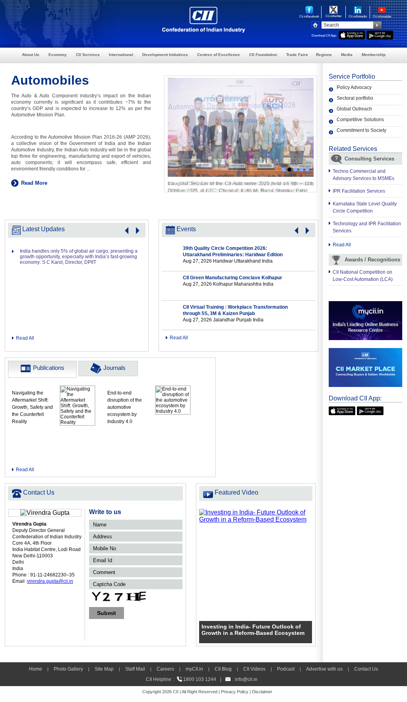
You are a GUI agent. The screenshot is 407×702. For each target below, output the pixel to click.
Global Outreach (354, 109)
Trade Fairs (297, 54)
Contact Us (366, 669)
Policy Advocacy (354, 87)
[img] (255, 512)
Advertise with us (324, 669)
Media (347, 54)
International (121, 54)
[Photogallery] (241, 81)
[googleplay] (380, 34)
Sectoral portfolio (355, 98)
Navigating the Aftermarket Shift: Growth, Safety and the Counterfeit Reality (32, 407)
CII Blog (223, 669)
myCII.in (194, 669)
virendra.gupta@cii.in (50, 581)
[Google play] (370, 409)
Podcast (286, 669)
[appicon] (352, 34)
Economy (57, 54)
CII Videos (254, 669)
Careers (165, 669)
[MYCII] (365, 304)
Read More (34, 183)
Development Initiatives (165, 54)
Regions (324, 54)
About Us (30, 54)
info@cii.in (246, 679)
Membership (374, 54)
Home (35, 669)
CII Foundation (263, 54)
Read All (25, 338)
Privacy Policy (234, 691)
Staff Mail (135, 669)
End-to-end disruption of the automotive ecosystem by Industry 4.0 (124, 407)
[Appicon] (342, 409)
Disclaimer (262, 691)
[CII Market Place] (365, 351)
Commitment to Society (361, 130)
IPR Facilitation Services (359, 191)
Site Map (104, 669)
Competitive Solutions (360, 119)
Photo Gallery (68, 669)
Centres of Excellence (218, 54)
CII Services (88, 54)
